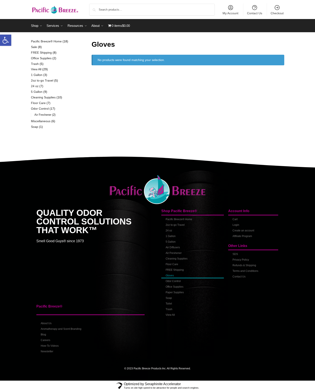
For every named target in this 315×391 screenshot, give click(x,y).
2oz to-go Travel (175, 224)
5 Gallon (171, 241)
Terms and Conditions (245, 270)
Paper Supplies (175, 292)
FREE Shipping (175, 269)
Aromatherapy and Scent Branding (61, 328)
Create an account (243, 230)
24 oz (169, 230)
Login (236, 224)
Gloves (170, 275)
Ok (264, 384)
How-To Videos (50, 345)
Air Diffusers (173, 247)
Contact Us (254, 13)
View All (170, 314)
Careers (45, 340)
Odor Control (173, 281)
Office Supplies (174, 286)
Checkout (277, 13)
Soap (169, 298)
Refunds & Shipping (244, 265)
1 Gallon (171, 236)
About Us (46, 323)
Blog (43, 334)
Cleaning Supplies (176, 258)
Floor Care (172, 264)
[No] (309, 384)
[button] (5, 40)
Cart (235, 219)
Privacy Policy (241, 259)
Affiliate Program (242, 236)
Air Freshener (174, 253)
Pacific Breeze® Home (179, 219)
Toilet (169, 303)
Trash (169, 309)
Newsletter (47, 351)
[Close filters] (75, 42)
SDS (235, 254)
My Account (230, 13)
